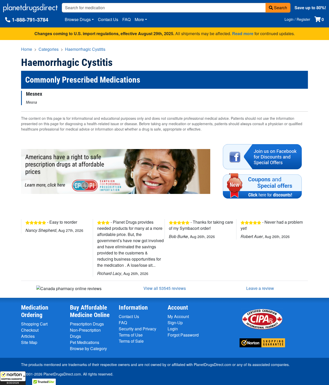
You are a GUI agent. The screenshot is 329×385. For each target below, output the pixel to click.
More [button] (139, 19)
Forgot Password (183, 335)
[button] (13, 378)
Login (173, 329)
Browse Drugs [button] (78, 19)
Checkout (30, 330)
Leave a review (260, 288)
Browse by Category (88, 348)
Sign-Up (175, 322)
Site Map (29, 342)
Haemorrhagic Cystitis (85, 49)
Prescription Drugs (87, 324)
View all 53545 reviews (164, 288)
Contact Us (108, 19)
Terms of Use (131, 335)
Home (26, 49)
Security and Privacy (137, 329)
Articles (28, 336)
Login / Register (297, 19)
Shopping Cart (34, 324)
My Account (178, 316)
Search (280, 8)
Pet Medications (84, 342)
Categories (49, 49)
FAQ (126, 19)
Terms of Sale (131, 341)
